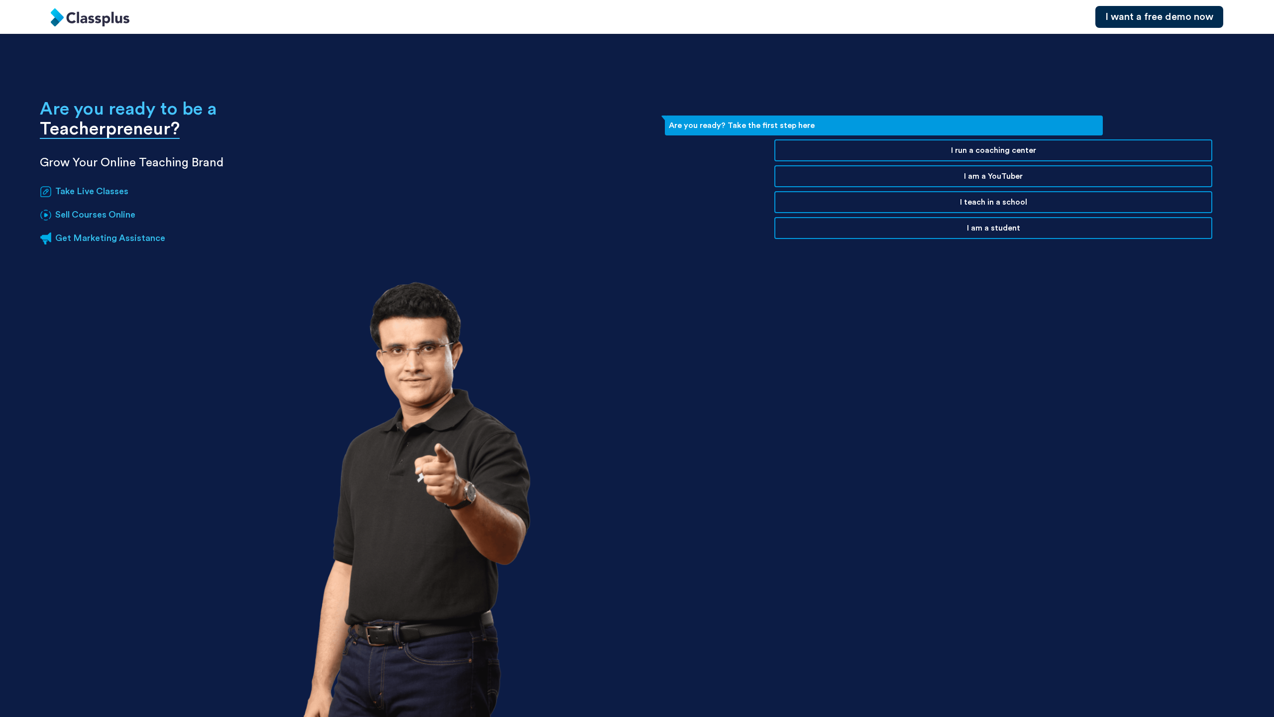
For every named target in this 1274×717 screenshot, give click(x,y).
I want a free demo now (1159, 17)
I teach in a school (993, 202)
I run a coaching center (993, 150)
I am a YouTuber (993, 176)
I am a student (993, 228)
